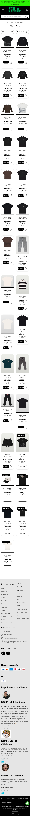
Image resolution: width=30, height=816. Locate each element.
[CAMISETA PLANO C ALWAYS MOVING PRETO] (26, 427)
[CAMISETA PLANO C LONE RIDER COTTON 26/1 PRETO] (11, 62)
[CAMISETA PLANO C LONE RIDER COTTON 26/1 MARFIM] (26, 129)
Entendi (15, 813)
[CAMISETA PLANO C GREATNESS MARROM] (11, 195)
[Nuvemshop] (6, 802)
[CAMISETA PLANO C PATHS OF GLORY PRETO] (26, 341)
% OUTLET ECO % (6, 616)
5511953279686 (8, 631)
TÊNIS (3, 597)
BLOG (3, 620)
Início (7, 22)
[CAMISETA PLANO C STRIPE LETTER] (26, 308)
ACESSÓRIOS (5, 607)
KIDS (2, 604)
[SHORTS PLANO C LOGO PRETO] (11, 466)
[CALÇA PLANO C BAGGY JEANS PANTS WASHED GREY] (26, 387)
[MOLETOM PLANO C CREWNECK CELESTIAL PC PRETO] (26, 95)
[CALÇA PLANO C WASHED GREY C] (26, 268)
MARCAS (13, 22)
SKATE (3, 610)
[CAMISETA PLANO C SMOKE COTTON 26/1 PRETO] (26, 162)
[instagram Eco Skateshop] (3, 653)
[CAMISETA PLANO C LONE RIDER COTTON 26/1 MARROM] (11, 262)
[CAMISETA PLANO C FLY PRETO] (26, 229)
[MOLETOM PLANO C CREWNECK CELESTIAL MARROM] (11, 129)
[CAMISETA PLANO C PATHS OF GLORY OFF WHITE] (11, 347)
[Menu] (3, 10)
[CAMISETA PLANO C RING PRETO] (11, 229)
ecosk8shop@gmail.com (11, 638)
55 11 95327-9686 (8, 635)
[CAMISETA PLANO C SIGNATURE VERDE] (11, 387)
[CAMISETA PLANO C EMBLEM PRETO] (11, 162)
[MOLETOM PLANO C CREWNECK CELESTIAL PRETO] (11, 95)
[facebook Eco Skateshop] (8, 653)
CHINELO (4, 601)
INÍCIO (3, 588)
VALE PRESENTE (6, 613)
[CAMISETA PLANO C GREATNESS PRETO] (26, 195)
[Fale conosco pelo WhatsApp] (27, 803)
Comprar (6, 62)
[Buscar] (27, 17)
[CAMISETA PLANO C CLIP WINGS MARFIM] (11, 302)
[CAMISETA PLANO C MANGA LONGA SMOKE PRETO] (26, 62)
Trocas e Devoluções (7, 623)
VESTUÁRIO (4, 594)
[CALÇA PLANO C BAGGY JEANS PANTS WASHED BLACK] (11, 420)
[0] (26, 10)
